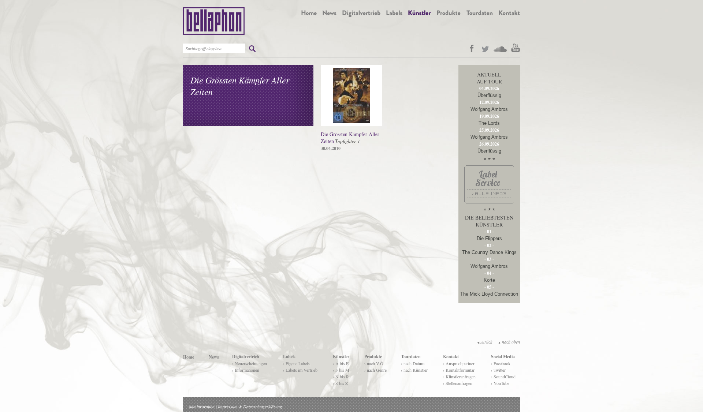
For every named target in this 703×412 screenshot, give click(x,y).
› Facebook (500, 363)
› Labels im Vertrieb (300, 370)
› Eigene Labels (296, 363)
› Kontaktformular (459, 370)
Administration (202, 406)
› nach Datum (412, 363)
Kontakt (451, 356)
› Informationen (245, 370)
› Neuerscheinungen (249, 363)
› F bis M (341, 370)
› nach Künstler (414, 370)
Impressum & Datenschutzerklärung (250, 406)
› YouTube (500, 383)
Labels (289, 356)
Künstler (341, 356)
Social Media (503, 356)
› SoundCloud (503, 376)
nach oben (509, 342)
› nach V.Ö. (374, 363)
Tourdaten (411, 356)
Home (188, 357)
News (214, 357)
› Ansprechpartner (459, 363)
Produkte (373, 356)
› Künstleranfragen (459, 376)
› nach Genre (375, 370)
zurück (484, 342)
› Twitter (498, 370)
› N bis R (341, 376)
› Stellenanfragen (457, 383)
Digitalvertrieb (245, 356)
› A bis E (341, 363)
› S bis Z (340, 383)
